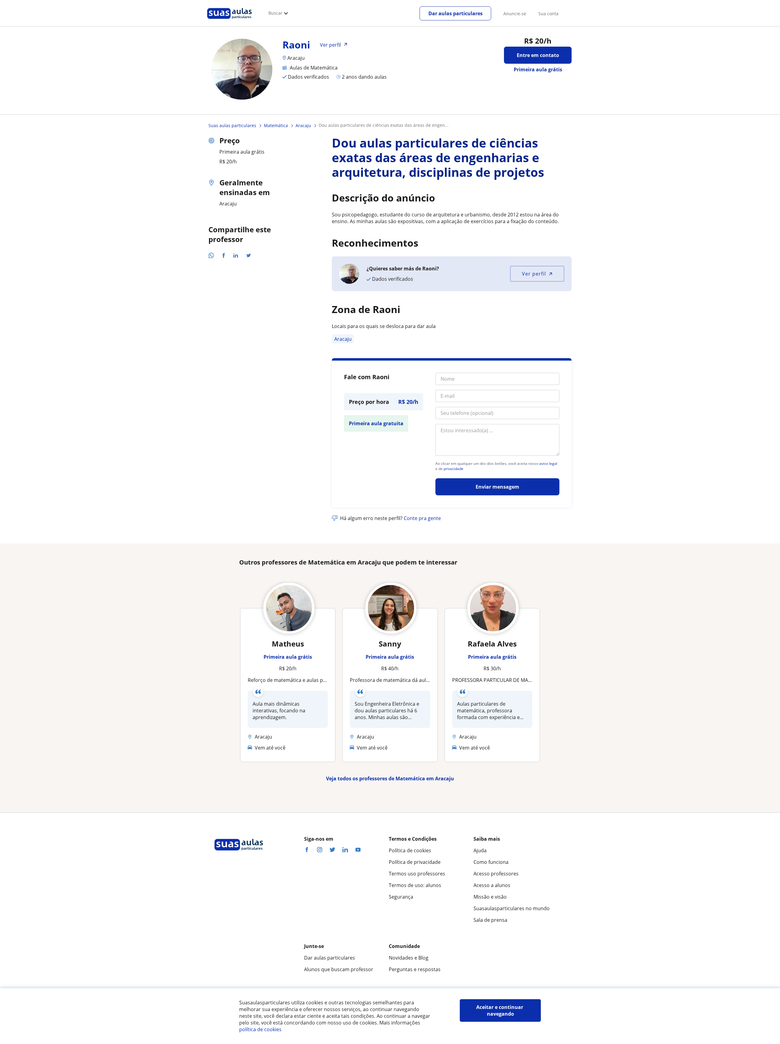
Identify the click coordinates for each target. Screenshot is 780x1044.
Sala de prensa (490, 920)
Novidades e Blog (408, 957)
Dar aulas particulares (455, 13)
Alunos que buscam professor (338, 969)
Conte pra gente (422, 518)
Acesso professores (496, 873)
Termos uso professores (417, 873)
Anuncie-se (514, 13)
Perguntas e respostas (415, 969)
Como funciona (491, 862)
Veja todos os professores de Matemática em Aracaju (390, 778)
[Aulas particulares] (229, 20)
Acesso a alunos (491, 885)
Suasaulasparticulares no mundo (511, 908)
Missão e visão (490, 896)
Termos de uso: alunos (415, 885)
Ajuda (480, 850)
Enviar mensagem (497, 486)
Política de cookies (410, 850)
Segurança (401, 896)
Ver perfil (534, 273)
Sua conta (548, 13)
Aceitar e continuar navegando (500, 1010)
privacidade (453, 469)
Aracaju (343, 339)
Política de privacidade (415, 862)
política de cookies (260, 1029)
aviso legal (548, 463)
